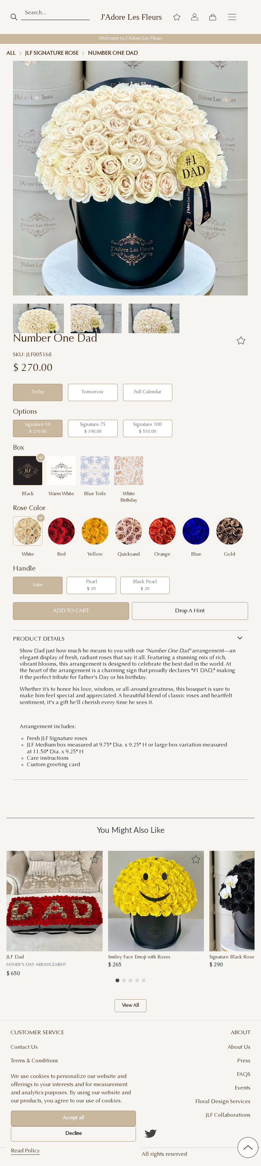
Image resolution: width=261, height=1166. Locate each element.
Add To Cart (71, 611)
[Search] (13, 17)
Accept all (73, 1118)
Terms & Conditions (34, 1061)
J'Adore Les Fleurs (131, 17)
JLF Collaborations (228, 1115)
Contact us (24, 1047)
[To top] (248, 1147)
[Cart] (212, 17)
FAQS (243, 1074)
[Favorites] (241, 340)
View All (130, 1005)
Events (242, 1088)
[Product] (54, 901)
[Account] (194, 17)
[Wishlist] (176, 17)
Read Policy (25, 1151)
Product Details (39, 639)
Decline (73, 1133)
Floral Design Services (222, 1102)
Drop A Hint (190, 611)
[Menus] (232, 17)
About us (239, 1047)
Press (243, 1061)
